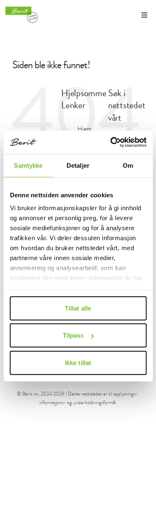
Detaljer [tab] (78, 165)
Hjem (84, 129)
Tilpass (73, 335)
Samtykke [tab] (28, 165)
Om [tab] (128, 165)
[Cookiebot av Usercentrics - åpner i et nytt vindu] (111, 142)
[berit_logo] (21, 15)
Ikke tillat (78, 362)
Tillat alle (78, 307)
